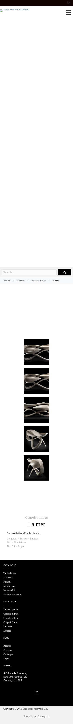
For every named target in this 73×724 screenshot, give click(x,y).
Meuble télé (9, 590)
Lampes (7, 631)
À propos (7, 650)
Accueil (7, 646)
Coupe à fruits (10, 622)
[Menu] (69, 12)
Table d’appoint (11, 609)
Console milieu (10, 618)
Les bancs (8, 577)
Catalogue (8, 654)
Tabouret (7, 626)
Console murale (10, 613)
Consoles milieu (36, 517)
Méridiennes (9, 586)
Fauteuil (7, 581)
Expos (6, 658)
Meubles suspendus (12, 594)
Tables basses (9, 573)
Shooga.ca (43, 716)
